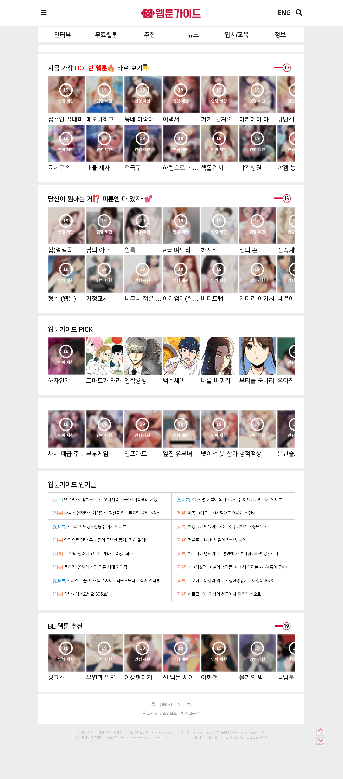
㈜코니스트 (85, 732)
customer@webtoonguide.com (153, 737)
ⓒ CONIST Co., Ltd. (171, 704)
